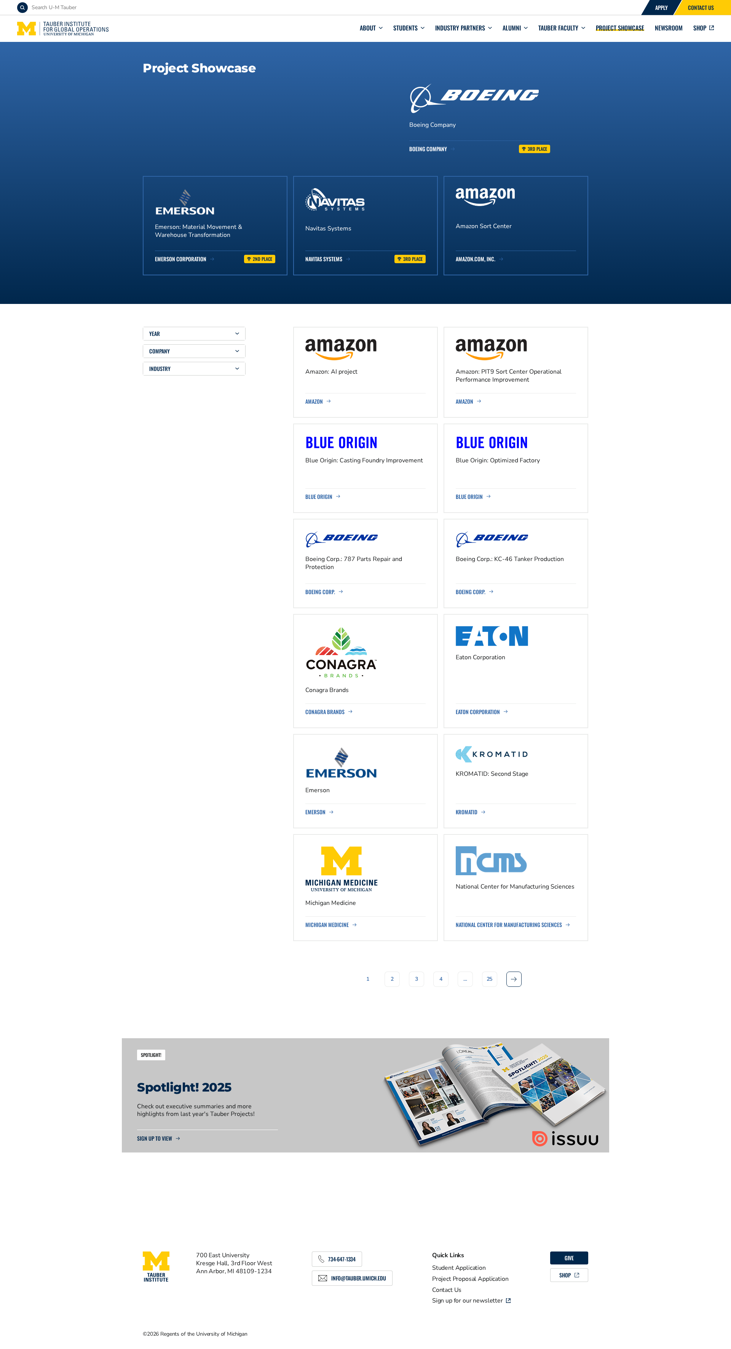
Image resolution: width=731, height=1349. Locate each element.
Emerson (315, 812)
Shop (699, 27)
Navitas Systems (323, 259)
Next (514, 979)
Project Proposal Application (470, 1279)
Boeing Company (428, 149)
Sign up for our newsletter (467, 1300)
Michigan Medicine (327, 924)
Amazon (314, 401)
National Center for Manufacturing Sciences (509, 924)
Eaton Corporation (478, 711)
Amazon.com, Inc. (475, 259)
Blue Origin (318, 496)
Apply (661, 7)
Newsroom (669, 27)
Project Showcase (620, 27)
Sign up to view (154, 1138)
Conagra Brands (325, 711)
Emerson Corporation (180, 259)
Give (569, 1258)
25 (490, 979)
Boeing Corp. (320, 592)
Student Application (459, 1268)
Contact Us (701, 7)
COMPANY (159, 351)
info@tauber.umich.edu (358, 1278)
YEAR (154, 333)
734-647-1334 (342, 1259)
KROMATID (466, 812)
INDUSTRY (160, 368)
